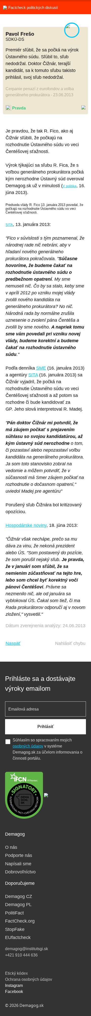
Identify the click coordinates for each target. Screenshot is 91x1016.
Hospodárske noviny (26, 525)
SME (41, 368)
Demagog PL (18, 904)
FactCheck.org (20, 921)
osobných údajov (28, 746)
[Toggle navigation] (81, 7)
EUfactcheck (18, 937)
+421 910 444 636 (21, 955)
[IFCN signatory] (24, 795)
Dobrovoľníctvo (20, 871)
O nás (11, 847)
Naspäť (13, 643)
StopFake (15, 929)
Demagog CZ (18, 896)
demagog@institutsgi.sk (26, 949)
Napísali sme (18, 863)
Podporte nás (18, 855)
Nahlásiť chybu (70, 643)
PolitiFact (14, 912)
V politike (69, 186)
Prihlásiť (45, 726)
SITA (9, 225)
